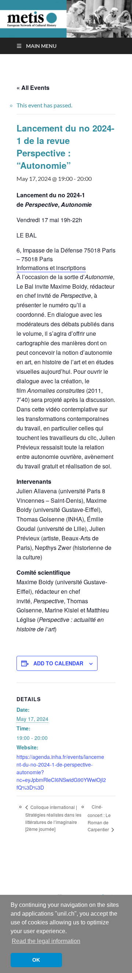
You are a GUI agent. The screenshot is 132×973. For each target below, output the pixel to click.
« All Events (33, 87)
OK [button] (36, 960)
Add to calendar (58, 663)
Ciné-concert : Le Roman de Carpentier (99, 817)
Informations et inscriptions (51, 267)
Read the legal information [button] (46, 941)
